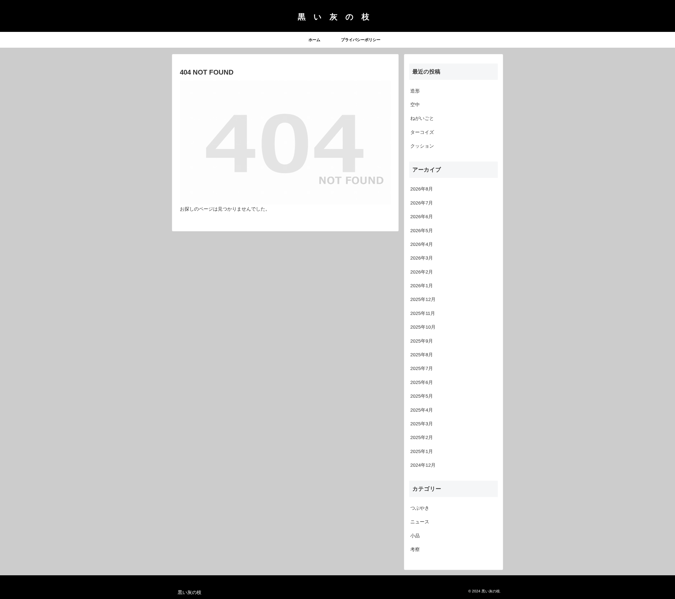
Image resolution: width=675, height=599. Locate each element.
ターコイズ (422, 132)
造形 (415, 91)
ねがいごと (422, 118)
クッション (422, 146)
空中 (415, 104)
